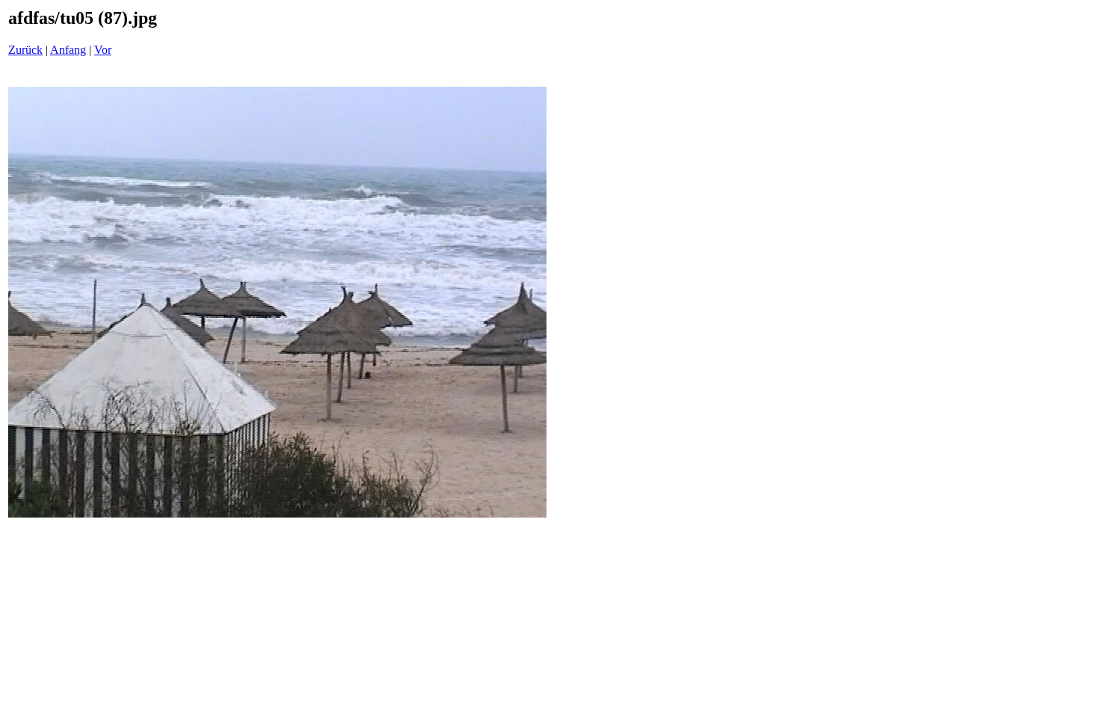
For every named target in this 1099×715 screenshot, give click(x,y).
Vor (102, 49)
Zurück (25, 49)
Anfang (68, 49)
